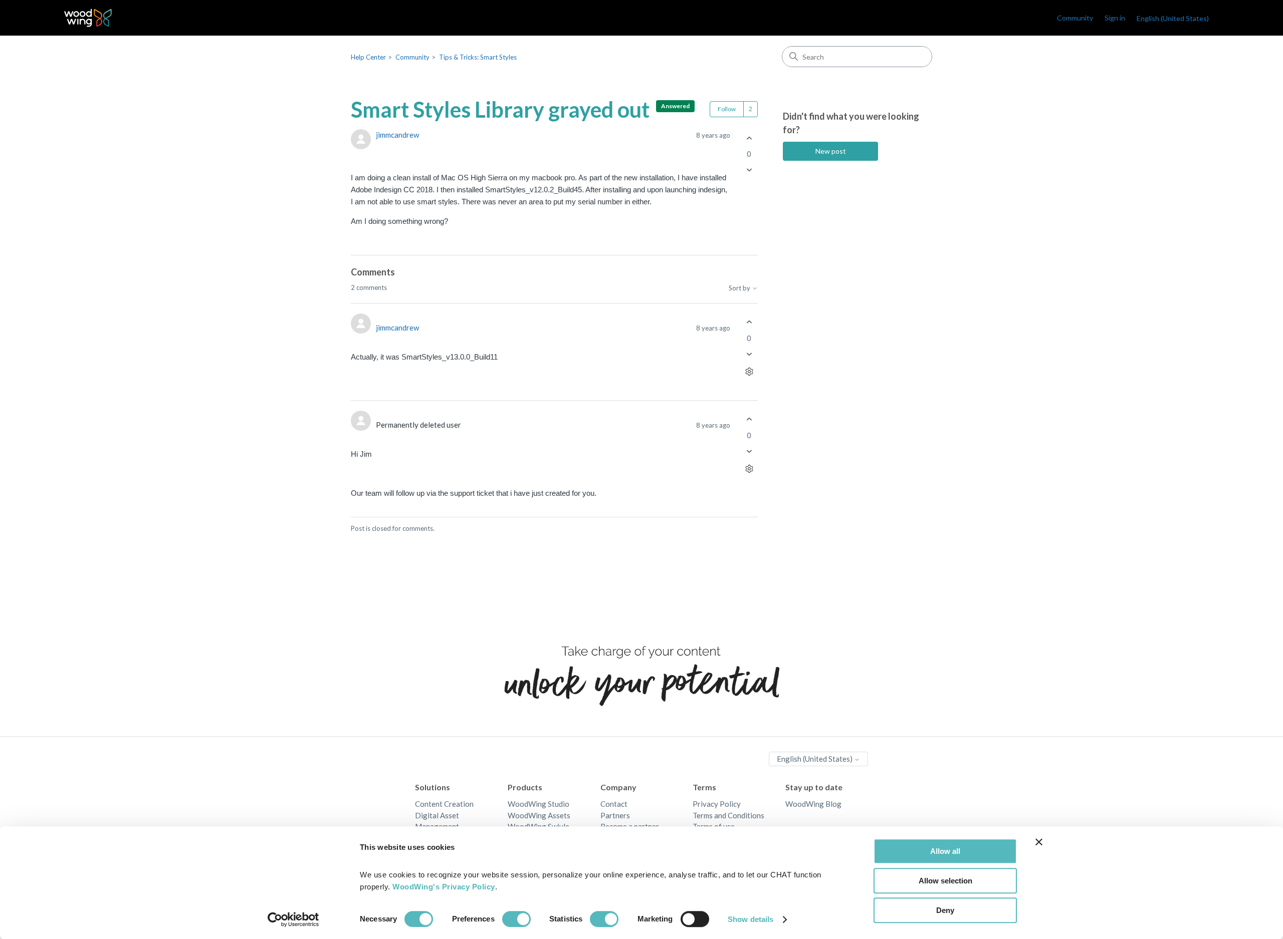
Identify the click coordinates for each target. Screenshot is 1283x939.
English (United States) (815, 758)
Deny (945, 910)
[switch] (516, 919)
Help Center (368, 57)
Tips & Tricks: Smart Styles (478, 57)
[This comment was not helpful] (749, 354)
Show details (750, 919)
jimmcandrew (397, 134)
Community (1075, 18)
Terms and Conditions (728, 815)
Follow (727, 109)
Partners (615, 815)
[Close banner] (1038, 841)
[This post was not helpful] (749, 170)
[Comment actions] (749, 371)
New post (830, 151)
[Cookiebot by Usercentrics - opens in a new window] (293, 919)
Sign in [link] (1115, 18)
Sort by (740, 288)
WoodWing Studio (538, 803)
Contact (613, 803)
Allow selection (945, 880)
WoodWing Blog (813, 803)
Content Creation (444, 803)
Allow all (945, 851)
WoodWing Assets (539, 815)
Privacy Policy (717, 803)
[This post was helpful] (749, 138)
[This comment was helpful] (749, 322)
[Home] (88, 18)
